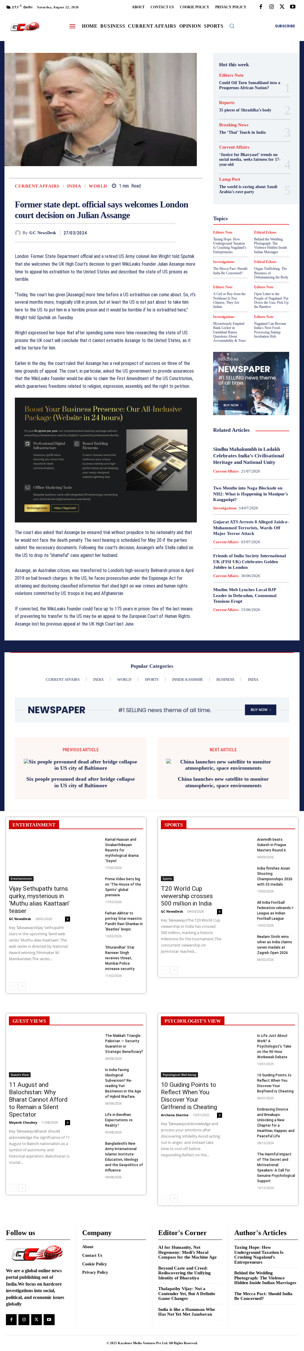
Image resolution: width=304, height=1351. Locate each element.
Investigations (224, 317)
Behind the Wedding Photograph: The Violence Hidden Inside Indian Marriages (265, 1277)
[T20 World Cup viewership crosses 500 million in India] (191, 859)
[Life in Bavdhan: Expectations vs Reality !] (91, 1118)
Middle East (263, 227)
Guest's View (259, 201)
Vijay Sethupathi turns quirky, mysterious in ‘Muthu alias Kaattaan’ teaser (39, 899)
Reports (227, 102)
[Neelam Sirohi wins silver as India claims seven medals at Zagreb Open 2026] (243, 940)
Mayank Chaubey (23, 1122)
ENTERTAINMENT (34, 824)
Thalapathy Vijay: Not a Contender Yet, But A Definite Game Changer (186, 1293)
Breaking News (233, 125)
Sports (263, 254)
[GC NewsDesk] (19, 233)
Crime (251, 163)
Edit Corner (250, 168)
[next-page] (22, 986)
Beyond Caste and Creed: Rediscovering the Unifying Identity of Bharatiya (184, 1273)
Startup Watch (246, 259)
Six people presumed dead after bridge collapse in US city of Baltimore (80, 782)
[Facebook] (260, 7)
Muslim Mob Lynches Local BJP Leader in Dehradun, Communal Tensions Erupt (244, 595)
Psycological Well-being (247, 238)
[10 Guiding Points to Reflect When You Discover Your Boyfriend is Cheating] (243, 1079)
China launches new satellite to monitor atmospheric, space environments (223, 782)
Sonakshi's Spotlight (241, 249)
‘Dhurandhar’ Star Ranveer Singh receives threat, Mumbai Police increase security (119, 958)
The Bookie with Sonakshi (266, 265)
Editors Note (231, 75)
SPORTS (173, 824)
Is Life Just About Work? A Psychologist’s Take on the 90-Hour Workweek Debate (274, 1046)
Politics (252, 233)
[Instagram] (271, 7)
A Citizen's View (244, 147)
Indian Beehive (245, 217)
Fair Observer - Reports (247, 185)
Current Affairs (37, 186)
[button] (232, 26)
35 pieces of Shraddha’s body (245, 110)
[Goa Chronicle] (25, 26)
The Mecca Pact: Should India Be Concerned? (263, 1296)
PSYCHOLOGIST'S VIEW (192, 1021)
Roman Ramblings (241, 243)
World (98, 186)
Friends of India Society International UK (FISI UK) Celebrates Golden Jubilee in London (249, 561)
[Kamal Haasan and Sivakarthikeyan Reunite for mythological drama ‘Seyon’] (91, 843)
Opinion (232, 233)
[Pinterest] (156, 233)
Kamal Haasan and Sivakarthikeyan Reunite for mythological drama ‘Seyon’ (122, 850)
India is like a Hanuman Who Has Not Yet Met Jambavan (186, 1312)
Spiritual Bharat (236, 254)
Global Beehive (233, 190)
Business (243, 158)
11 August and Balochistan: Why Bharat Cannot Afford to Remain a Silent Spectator (38, 1099)
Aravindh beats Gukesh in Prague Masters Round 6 (271, 844)
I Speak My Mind (245, 206)
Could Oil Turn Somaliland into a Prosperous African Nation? (249, 85)
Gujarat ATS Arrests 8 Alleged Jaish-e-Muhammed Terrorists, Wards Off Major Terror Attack (251, 527)
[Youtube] (292, 7)
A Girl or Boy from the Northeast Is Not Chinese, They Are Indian (229, 300)
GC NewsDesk (42, 233)
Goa (257, 190)
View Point (246, 270)
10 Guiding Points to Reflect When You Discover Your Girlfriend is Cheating (189, 1096)
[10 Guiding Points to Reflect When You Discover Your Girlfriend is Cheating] (191, 1055)
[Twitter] (282, 7)
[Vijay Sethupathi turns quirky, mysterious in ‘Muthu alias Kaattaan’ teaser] (39, 859)
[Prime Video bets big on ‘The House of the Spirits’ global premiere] (91, 882)
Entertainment (21, 878)
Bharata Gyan (244, 152)
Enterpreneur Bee (242, 174)
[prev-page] (12, 986)
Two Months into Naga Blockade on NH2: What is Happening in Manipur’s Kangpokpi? (250, 494)
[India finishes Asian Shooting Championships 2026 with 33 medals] (243, 872)
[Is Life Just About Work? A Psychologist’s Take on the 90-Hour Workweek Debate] (243, 1039)
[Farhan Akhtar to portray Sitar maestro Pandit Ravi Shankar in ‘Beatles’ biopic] (91, 917)
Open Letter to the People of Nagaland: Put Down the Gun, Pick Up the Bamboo (271, 300)
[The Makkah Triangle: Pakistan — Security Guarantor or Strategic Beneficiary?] (91, 1039)
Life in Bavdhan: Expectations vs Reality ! (119, 1120)
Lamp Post (236, 227)
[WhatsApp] (169, 233)
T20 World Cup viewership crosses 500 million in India (187, 896)
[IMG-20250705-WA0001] (106, 460)
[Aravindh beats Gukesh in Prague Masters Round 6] (243, 843)
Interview (249, 222)
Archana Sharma (175, 1115)
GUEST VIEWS (29, 1021)
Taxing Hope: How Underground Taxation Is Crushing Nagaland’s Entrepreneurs (259, 1255)
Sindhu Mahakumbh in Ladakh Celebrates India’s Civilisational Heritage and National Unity (248, 455)
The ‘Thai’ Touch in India (242, 132)
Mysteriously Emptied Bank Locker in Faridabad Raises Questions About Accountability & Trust (229, 332)
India (74, 186)
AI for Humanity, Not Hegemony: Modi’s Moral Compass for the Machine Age (187, 1252)
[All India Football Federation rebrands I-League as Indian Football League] (243, 906)
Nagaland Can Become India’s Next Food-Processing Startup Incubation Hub (270, 330)
